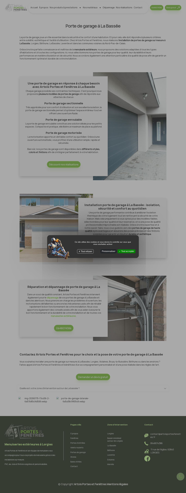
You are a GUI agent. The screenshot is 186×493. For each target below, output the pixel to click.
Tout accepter (127, 251)
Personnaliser (108, 251)
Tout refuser (86, 251)
